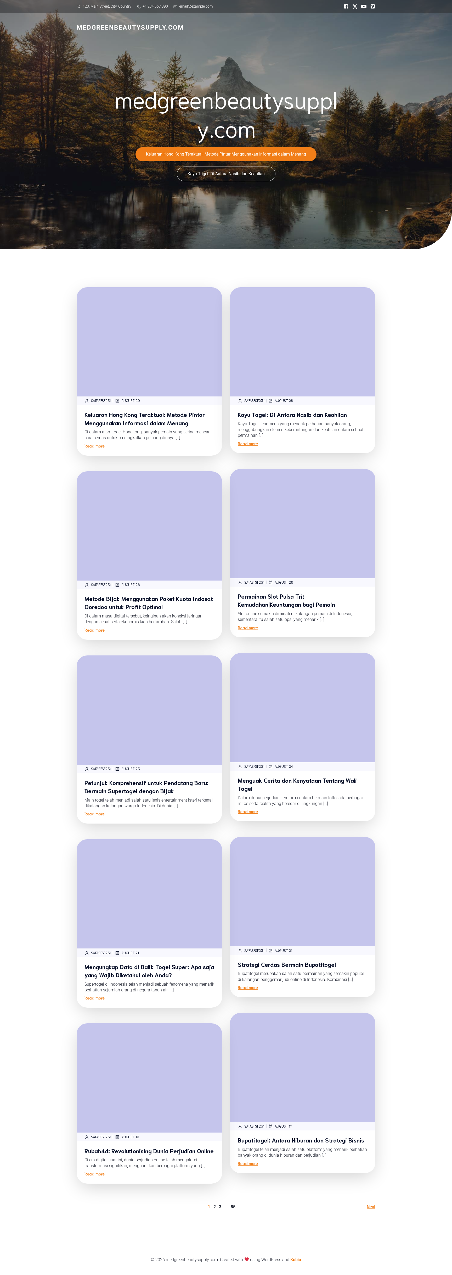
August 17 (283, 1126)
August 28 (284, 400)
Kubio (295, 1259)
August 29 (130, 400)
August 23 (130, 768)
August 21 (283, 950)
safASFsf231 (101, 400)
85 (233, 1206)
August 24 (284, 766)
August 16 (130, 1137)
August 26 (284, 582)
